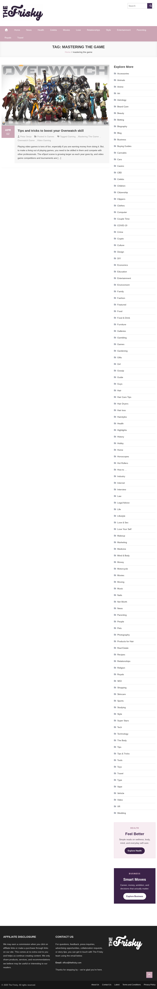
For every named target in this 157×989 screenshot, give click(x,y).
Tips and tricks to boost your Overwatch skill (51, 130)
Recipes (121, 654)
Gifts (119, 357)
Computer (122, 212)
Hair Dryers (122, 403)
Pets (119, 628)
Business (121, 139)
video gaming (44, 140)
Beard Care (122, 106)
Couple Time (123, 219)
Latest (116, 985)
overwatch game (26, 140)
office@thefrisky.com (72, 963)
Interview (121, 489)
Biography (122, 126)
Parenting (141, 30)
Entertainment (124, 30)
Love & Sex (122, 522)
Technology (122, 734)
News (29, 30)
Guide (120, 377)
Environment (123, 285)
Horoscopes (123, 456)
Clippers (121, 199)
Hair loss (121, 410)
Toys (119, 767)
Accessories (123, 73)
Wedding (121, 813)
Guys (119, 384)
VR (118, 806)
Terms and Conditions (132, 985)
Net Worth (122, 602)
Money (120, 562)
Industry (121, 476)
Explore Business (134, 896)
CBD (119, 172)
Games (50, 136)
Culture (120, 245)
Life (119, 509)
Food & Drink (123, 318)
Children (121, 186)
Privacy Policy (149, 985)
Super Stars (123, 720)
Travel (20, 37)
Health (41, 30)
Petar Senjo (26, 136)
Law (119, 496)
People (120, 621)
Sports (120, 701)
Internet (121, 483)
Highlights (122, 430)
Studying (121, 707)
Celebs (53, 30)
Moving (120, 582)
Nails (119, 595)
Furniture (121, 324)
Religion (121, 668)
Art (118, 93)
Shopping (121, 687)
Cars (119, 159)
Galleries (121, 331)
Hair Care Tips (124, 397)
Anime (120, 87)
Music (120, 588)
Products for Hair (125, 641)
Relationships (93, 30)
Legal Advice (123, 502)
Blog (119, 133)
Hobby (120, 443)
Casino (120, 166)
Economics (122, 265)
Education (122, 271)
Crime (120, 232)
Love (78, 30)
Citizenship (122, 192)
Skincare (121, 694)
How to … (122, 469)
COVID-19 (122, 225)
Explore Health (135, 851)
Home (17, 30)
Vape (119, 786)
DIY (119, 258)
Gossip (120, 370)
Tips (119, 747)
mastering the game (88, 136)
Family (120, 291)
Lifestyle (121, 516)
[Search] (149, 6)
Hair (119, 390)
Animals (121, 80)
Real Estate (122, 648)
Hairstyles (122, 417)
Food (119, 311)
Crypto (120, 238)
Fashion (121, 298)
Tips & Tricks (123, 753)
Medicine (121, 549)
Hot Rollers (122, 463)
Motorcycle (122, 569)
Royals (8, 37)
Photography (123, 635)
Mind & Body (123, 555)
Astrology (121, 100)
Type (119, 780)
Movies (66, 30)
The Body (122, 740)
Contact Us (106, 985)
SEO (119, 681)
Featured (121, 304)
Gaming (72, 136)
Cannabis (121, 153)
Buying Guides (124, 146)
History (120, 436)
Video (120, 800)
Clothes (121, 205)
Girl (119, 364)
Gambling (122, 337)
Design (120, 252)
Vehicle (120, 793)
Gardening (122, 351)
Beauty (120, 113)
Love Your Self (124, 529)
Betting (120, 120)
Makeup (121, 535)
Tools (119, 760)
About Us (95, 985)
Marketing (122, 542)
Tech (119, 727)
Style (108, 30)
